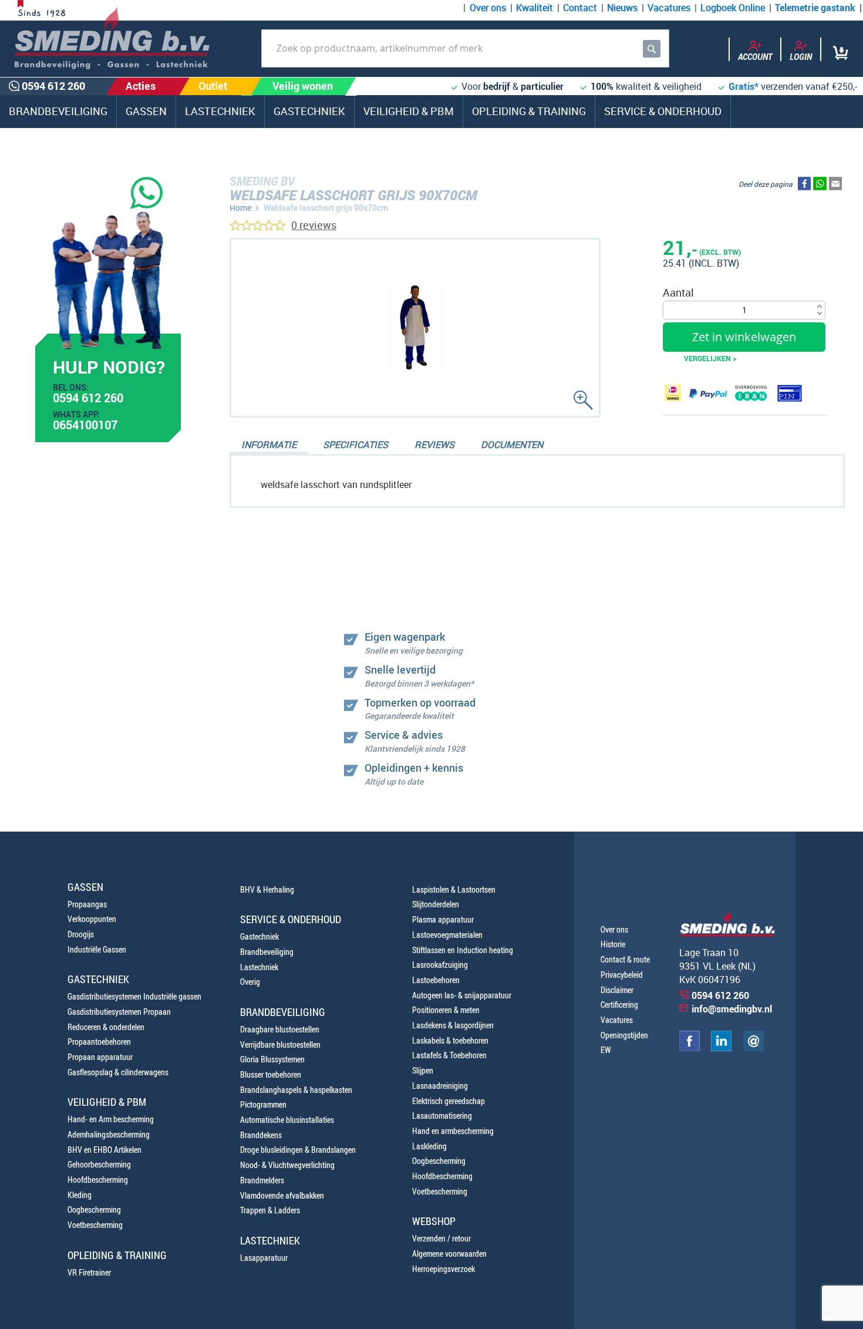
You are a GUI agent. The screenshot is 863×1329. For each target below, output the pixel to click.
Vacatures (669, 7)
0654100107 (85, 426)
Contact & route (625, 959)
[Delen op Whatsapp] (820, 186)
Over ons (488, 7)
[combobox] (465, 48)
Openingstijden (624, 1035)
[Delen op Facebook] (804, 186)
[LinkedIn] (721, 1048)
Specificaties (355, 444)
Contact (580, 7)
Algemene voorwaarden (449, 1253)
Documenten (512, 444)
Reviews (434, 444)
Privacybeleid (622, 974)
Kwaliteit (534, 7)
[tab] (269, 446)
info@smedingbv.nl (732, 1008)
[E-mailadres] (753, 1048)
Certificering (619, 1004)
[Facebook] (689, 1048)
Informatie (268, 444)
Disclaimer (617, 989)
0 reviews (313, 225)
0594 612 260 (88, 399)
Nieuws (622, 7)
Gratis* (744, 86)
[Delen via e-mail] (835, 186)
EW (606, 1049)
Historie (613, 944)
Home (240, 207)
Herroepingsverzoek (443, 1268)
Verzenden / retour (441, 1238)
